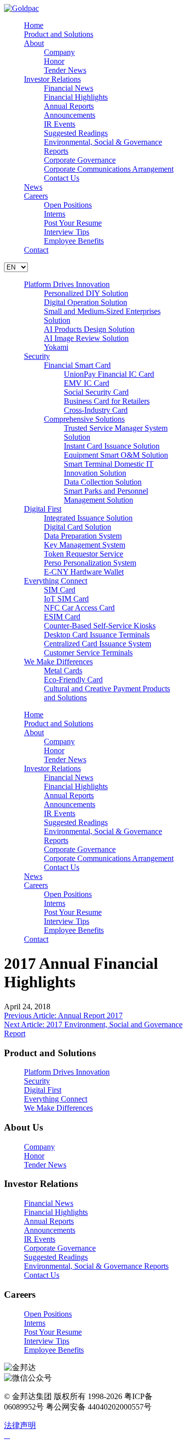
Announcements (69, 115)
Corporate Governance (80, 160)
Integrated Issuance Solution (88, 518)
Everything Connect (55, 581)
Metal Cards (63, 670)
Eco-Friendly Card (73, 679)
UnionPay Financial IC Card (109, 374)
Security (37, 356)
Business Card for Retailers (107, 401)
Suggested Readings (76, 133)
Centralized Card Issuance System (97, 643)
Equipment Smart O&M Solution (116, 455)
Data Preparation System (83, 536)
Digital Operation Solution (85, 302)
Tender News (65, 70)
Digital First (42, 509)
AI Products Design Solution (89, 329)
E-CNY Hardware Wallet (84, 572)
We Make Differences (58, 661)
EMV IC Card (86, 383)
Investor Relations (52, 79)
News (33, 187)
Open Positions (68, 205)
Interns (54, 214)
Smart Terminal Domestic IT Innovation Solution (109, 468)
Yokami (56, 347)
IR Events (59, 124)
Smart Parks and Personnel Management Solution (106, 495)
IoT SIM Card (66, 598)
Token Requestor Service (83, 554)
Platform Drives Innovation (67, 284)
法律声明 (20, 1425)
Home (33, 25)
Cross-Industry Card (96, 410)
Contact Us (61, 178)
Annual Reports (69, 106)
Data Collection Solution (103, 482)
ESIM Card (62, 616)
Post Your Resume (73, 223)
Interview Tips (66, 232)
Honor (54, 61)
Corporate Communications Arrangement (109, 169)
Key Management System (84, 545)
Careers (36, 196)
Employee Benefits (74, 241)
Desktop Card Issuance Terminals (97, 634)
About (34, 43)
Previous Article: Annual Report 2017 (63, 1015)
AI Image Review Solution (86, 338)
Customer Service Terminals (88, 652)
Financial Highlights (76, 97)
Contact (36, 250)
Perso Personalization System (90, 563)
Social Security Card (96, 392)
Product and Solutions (58, 34)
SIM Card (59, 589)
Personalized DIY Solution (86, 293)
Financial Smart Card (77, 365)
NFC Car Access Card (79, 607)
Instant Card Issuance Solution (112, 446)
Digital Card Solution (77, 527)
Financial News (68, 88)
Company (59, 52)
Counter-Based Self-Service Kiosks (100, 625)
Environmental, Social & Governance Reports (96, 1266)
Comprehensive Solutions (84, 419)
